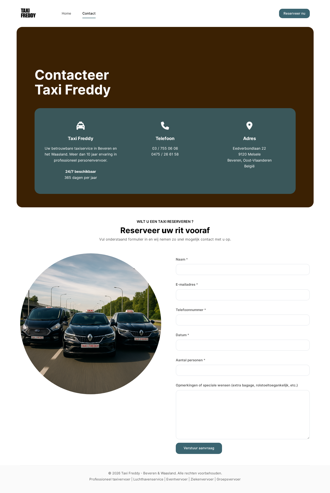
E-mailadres (187, 284)
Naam (182, 259)
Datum (182, 335)
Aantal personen (190, 360)
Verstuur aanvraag (199, 448)
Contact (89, 13)
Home (66, 13)
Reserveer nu (294, 13)
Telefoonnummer (191, 310)
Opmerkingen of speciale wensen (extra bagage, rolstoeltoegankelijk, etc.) (237, 385)
